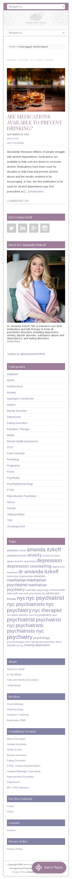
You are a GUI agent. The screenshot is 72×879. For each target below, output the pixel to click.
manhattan (16, 580)
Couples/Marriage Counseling (23, 771)
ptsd (27, 641)
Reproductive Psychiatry (21, 496)
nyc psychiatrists (26, 604)
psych (54, 615)
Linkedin (22, 228)
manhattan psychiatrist (26, 582)
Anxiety (11, 392)
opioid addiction (20, 615)
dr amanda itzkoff (38, 571)
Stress (11, 502)
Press (10, 471)
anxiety (34, 555)
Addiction (13, 139)
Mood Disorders (16, 738)
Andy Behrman (15, 143)
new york (12, 593)
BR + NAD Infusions (18, 787)
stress (58, 642)
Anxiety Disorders (16, 744)
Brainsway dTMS (16, 720)
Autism (11, 404)
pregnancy (45, 614)
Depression (14, 416)
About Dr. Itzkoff (15, 669)
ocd (9, 615)
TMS (10, 520)
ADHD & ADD (14, 749)
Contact (11, 830)
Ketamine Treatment (18, 714)
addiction (13, 550)
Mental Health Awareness (22, 441)
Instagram (45, 228)
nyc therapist (47, 610)
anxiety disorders (51, 555)
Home (12, 46)
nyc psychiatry (30, 607)
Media (10, 435)
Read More (13, 341)
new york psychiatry (29, 593)
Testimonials (14, 685)
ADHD (11, 380)
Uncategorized (16, 526)
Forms (10, 806)
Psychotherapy (15, 704)
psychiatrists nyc (25, 631)
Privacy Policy (15, 849)
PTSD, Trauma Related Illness (24, 765)
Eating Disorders (17, 423)
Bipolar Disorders (17, 755)
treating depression (37, 645)
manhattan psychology (37, 590)
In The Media (14, 674)
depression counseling (29, 566)
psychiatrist (21, 619)
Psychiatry (13, 477)
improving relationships (20, 576)
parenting (33, 615)
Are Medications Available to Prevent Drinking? (34, 122)
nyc (21, 598)
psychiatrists (29, 625)
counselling (30, 561)
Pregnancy (13, 465)
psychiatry (19, 637)
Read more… (38, 191)
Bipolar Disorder (17, 410)
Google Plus (33, 228)
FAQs (10, 811)
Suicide (11, 508)
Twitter (11, 228)
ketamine (39, 576)
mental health (57, 590)
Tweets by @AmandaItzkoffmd (26, 353)
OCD (10, 447)
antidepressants (17, 555)
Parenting (13, 459)
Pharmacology (15, 709)
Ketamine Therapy (18, 429)
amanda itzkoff (44, 549)
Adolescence (15, 386)
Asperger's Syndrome (20, 398)
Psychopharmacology (20, 483)
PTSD (10, 489)
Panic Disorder (16, 453)
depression (49, 560)
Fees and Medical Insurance (23, 679)
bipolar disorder (15, 561)
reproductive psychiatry (43, 642)
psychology (41, 638)
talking (20, 645)
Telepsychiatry (16, 514)
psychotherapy (15, 641)
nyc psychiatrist (45, 598)
